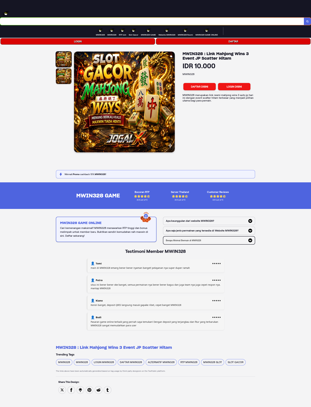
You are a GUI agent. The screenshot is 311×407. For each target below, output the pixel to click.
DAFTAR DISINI (199, 86)
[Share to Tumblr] (107, 389)
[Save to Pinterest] (89, 389)
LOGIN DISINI (234, 86)
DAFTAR (233, 41)
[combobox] (152, 21)
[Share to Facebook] (71, 389)
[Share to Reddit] (98, 389)
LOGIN (78, 41)
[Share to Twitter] (62, 389)
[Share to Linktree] (80, 389)
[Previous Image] (76, 102)
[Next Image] (172, 102)
